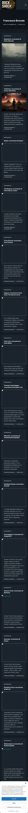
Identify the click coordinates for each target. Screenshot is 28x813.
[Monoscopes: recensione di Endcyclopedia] (14, 757)
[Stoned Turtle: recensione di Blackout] (14, 604)
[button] (25, 783)
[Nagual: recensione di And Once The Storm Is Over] (14, 306)
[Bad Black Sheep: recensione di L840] (14, 497)
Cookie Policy (12, 811)
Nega (14, 803)
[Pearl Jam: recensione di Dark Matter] (14, 355)
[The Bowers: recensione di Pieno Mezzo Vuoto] (14, 202)
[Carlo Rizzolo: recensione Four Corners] (14, 254)
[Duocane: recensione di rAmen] (14, 652)
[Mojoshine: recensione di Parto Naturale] (14, 52)
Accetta (14, 799)
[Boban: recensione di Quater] (14, 152)
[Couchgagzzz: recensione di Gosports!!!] (14, 548)
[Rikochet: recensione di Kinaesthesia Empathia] (14, 449)
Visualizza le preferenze (14, 807)
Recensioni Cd (7, 35)
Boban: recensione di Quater (13, 141)
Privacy (17, 811)
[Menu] (25, 5)
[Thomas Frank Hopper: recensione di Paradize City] (14, 399)
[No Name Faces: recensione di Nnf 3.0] (14, 701)
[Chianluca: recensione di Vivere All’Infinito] (14, 102)
